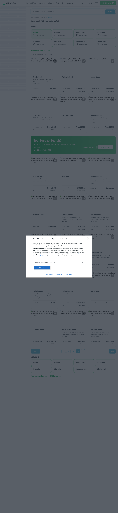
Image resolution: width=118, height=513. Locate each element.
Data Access (59, 274)
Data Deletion (49, 274)
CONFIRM (42, 267)
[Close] (89, 239)
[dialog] (59, 256)
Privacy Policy (69, 274)
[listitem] (59, 262)
